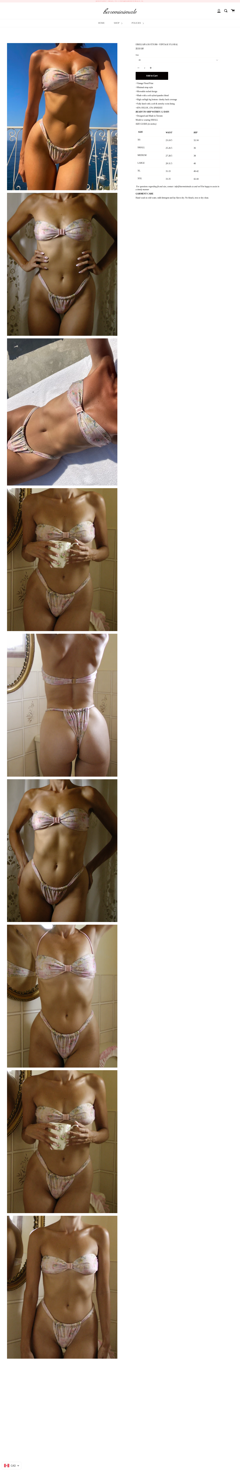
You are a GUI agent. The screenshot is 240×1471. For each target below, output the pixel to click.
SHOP (117, 23)
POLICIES (136, 23)
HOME (101, 23)
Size (137, 55)
